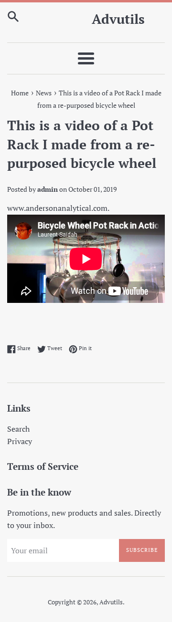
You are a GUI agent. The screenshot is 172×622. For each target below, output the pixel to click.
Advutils (118, 19)
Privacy (19, 441)
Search (18, 429)
